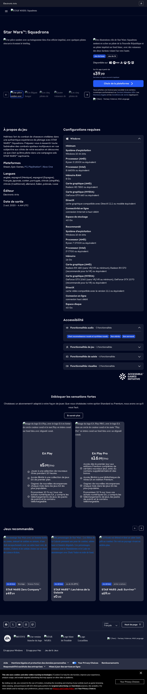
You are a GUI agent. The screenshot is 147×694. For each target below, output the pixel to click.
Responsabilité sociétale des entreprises (23, 667)
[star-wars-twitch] (32, 624)
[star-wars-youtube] (19, 624)
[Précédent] (6, 94)
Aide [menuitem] (5, 663)
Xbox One (47, 166)
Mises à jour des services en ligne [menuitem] (64, 667)
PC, (27, 166)
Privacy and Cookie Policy (63, 689)
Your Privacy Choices (129, 682)
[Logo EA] (7, 638)
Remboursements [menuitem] (110, 663)
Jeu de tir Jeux (51, 650)
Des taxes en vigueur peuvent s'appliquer (106, 77)
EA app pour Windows (13, 650)
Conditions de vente (120, 95)
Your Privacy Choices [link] (88, 663)
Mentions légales (100, 95)
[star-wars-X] (13, 624)
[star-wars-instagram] (26, 624)
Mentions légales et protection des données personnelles (38, 663)
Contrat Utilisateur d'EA (126, 92)
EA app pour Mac (33, 650)
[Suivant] (87, 94)
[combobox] (110, 624)
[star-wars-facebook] (6, 624)
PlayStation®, (35, 166)
